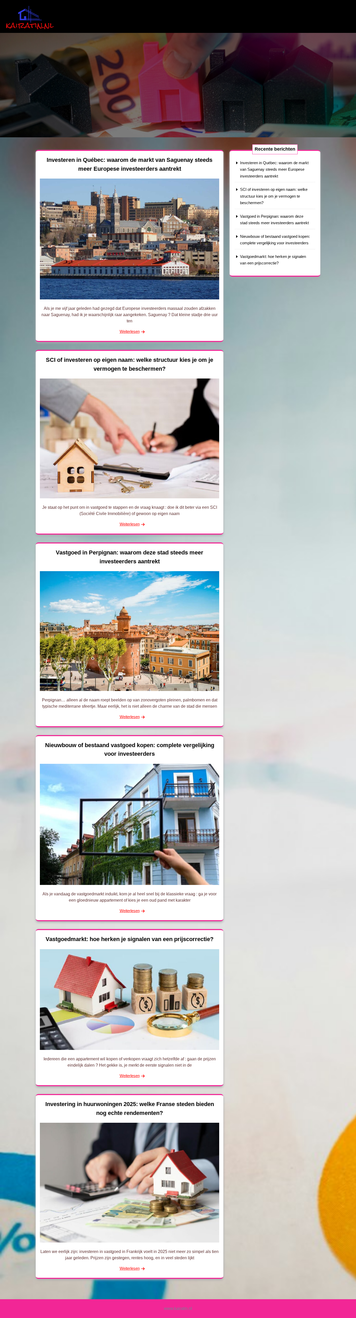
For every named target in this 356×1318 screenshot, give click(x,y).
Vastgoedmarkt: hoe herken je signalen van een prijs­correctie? (129, 939)
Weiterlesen (130, 331)
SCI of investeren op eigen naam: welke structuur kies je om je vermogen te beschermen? (274, 196)
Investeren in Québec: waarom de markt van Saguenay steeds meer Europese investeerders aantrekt (274, 169)
